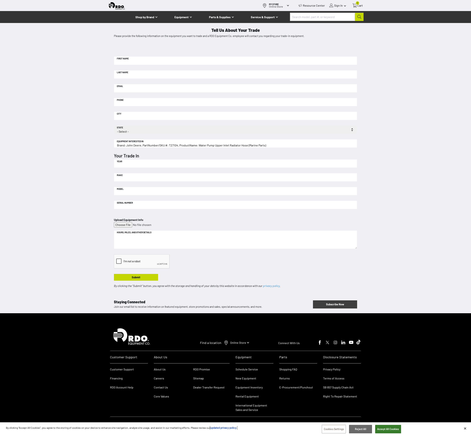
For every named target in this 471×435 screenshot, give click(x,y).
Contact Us (161, 387)
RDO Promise (201, 369)
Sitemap (198, 378)
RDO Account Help (121, 387)
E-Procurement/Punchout (296, 387)
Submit (136, 277)
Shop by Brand (144, 17)
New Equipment (246, 378)
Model (120, 189)
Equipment (181, 17)
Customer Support (122, 369)
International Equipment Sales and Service (251, 407)
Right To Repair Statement (340, 396)
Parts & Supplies (220, 17)
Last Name (122, 72)
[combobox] (327, 17)
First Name (123, 58)
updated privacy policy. (223, 427)
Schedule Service (247, 369)
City (119, 113)
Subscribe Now (335, 304)
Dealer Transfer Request (209, 387)
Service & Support (263, 17)
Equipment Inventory (249, 387)
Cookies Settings (334, 429)
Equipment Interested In (130, 141)
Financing (116, 378)
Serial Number (125, 202)
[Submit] (359, 17)
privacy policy (271, 285)
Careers (159, 378)
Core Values (161, 396)
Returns (284, 378)
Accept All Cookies (388, 429)
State (120, 127)
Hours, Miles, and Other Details (134, 232)
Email (120, 86)
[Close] (465, 428)
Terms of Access (333, 378)
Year (119, 161)
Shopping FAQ (288, 369)
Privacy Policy (331, 369)
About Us (160, 369)
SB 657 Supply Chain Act (338, 387)
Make (120, 175)
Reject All (360, 429)
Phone (120, 100)
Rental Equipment (247, 396)
